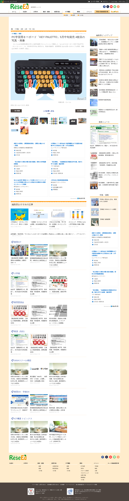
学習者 (96, 466)
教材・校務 (46, 11)
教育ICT (17, 242)
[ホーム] (12, 29)
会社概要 (62, 484)
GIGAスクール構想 (22, 360)
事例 (78, 11)
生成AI (25, 11)
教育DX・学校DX (21, 392)
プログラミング (85, 473)
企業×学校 (83, 475)
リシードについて (70, 484)
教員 (96, 468)
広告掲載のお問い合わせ (53, 484)
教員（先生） (20, 331)
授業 (66, 15)
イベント (89, 11)
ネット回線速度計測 (113, 463)
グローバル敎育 (85, 470)
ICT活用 (83, 466)
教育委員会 (19, 302)
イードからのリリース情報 (91, 484)
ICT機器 (67, 11)
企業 (96, 470)
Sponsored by (74, 198)
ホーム (14, 11)
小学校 (17, 273)
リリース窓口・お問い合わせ (39, 484)
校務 (73, 15)
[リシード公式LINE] (114, 457)
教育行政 (57, 11)
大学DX (35, 11)
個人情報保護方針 (80, 484)
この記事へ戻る (48, 112)
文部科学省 (55, 466)
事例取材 (83, 477)
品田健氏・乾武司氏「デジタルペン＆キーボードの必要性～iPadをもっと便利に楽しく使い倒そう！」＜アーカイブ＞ (48, 234)
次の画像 (80, 110)
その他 (81, 15)
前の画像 (17, 110)
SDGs (82, 468)
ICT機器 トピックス (23, 418)
